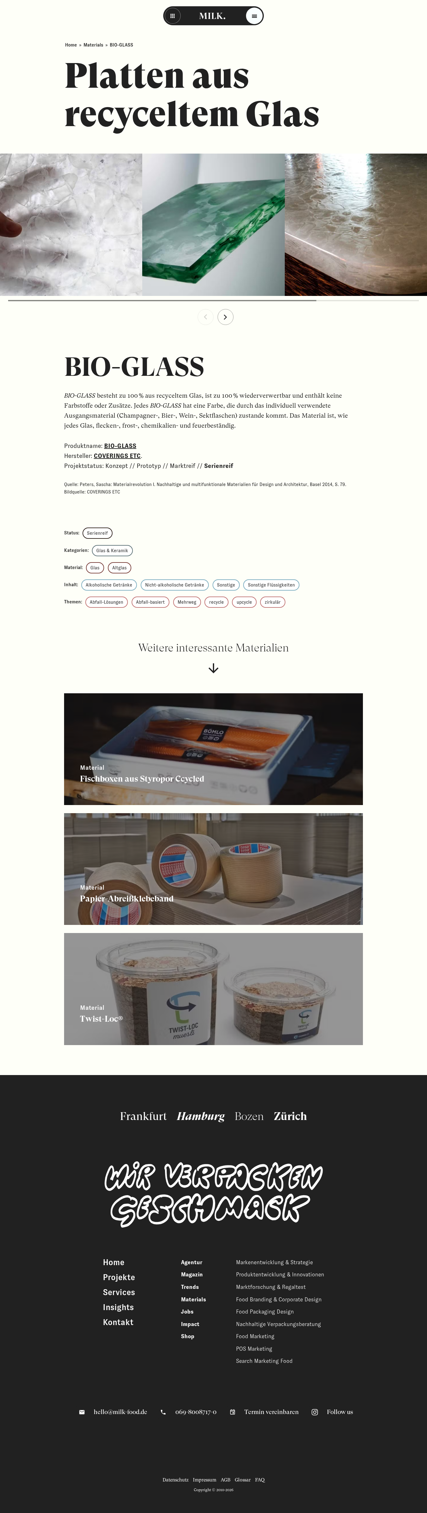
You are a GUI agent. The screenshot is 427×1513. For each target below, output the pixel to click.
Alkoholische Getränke (109, 584)
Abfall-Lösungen (106, 602)
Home (71, 44)
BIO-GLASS (120, 445)
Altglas (119, 567)
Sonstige (226, 584)
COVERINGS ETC (117, 455)
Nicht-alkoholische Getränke (174, 584)
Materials (93, 44)
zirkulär (273, 602)
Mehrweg (187, 602)
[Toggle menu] (254, 16)
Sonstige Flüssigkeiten (271, 584)
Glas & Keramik (112, 550)
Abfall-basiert (150, 602)
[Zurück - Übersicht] (173, 16)
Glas (94, 567)
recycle (216, 602)
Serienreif (97, 533)
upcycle (244, 602)
